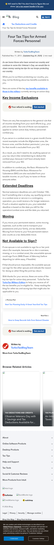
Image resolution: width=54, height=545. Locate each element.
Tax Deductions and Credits (24, 24)
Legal (5, 513)
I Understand (14, 538)
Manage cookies (34, 513)
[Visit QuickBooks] (24, 494)
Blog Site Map (8, 519)
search (37, 17)
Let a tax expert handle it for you (29, 6)
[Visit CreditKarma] (11, 500)
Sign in (47, 17)
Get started (39, 107)
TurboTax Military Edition (14, 282)
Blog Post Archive (24, 519)
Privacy (12, 513)
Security (21, 513)
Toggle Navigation (3, 17)
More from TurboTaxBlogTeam (17, 353)
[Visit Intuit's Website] (27, 488)
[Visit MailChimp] (28, 500)
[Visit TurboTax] (8, 494)
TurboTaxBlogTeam (31, 52)
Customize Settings (38, 538)
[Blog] (4, 24)
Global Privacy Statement (12, 527)
